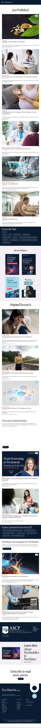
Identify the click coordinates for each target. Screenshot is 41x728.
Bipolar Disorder (17, 234)
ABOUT (3, 701)
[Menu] (2, 2)
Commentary (4, 110)
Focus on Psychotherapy (32, 533)
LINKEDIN (18, 705)
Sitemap (33, 721)
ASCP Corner (5, 635)
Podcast (4, 477)
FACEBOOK (19, 702)
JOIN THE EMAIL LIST (30, 701)
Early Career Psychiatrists (30, 530)
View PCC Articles (7, 548)
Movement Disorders (7, 237)
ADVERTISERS (4, 702)
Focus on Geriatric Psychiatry (9, 533)
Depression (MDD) (26, 234)
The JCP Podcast (24, 424)
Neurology (15, 237)
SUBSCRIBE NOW (29, 705)
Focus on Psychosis (21, 533)
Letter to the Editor (6, 514)
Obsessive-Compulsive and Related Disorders (28, 237)
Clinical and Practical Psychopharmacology (11, 147)
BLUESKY (18, 708)
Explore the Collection (27, 662)
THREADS (18, 707)
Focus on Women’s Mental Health (18, 535)
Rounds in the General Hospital (8, 182)
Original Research (5, 75)
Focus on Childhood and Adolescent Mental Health (12, 530)
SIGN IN (27, 699)
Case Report (4, 40)
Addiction (5, 234)
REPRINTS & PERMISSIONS (4, 707)
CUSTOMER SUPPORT (4, 712)
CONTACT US (4, 709)
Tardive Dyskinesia (6, 242)
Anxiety (10, 234)
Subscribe (21, 678)
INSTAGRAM (19, 704)
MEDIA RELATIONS (4, 705)
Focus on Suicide (6, 535)
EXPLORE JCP (6, 447)
